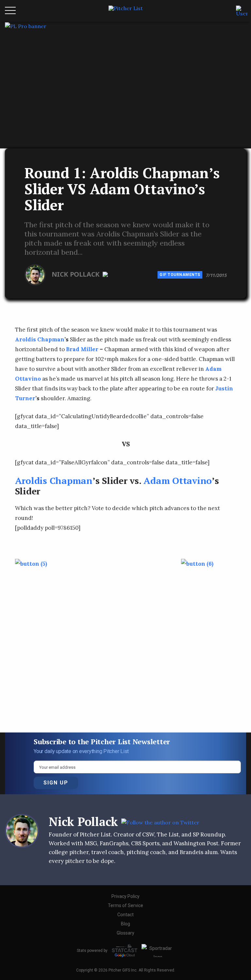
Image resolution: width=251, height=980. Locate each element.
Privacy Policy (125, 896)
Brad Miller (82, 349)
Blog (125, 923)
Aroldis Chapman (39, 339)
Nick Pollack (76, 274)
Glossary (125, 933)
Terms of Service (125, 905)
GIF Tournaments (179, 274)
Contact (125, 914)
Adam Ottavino (177, 480)
